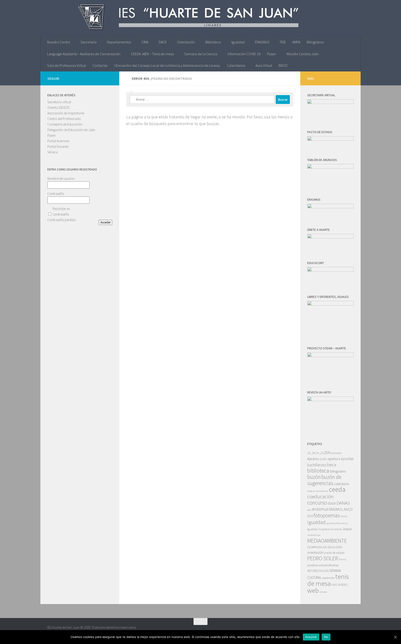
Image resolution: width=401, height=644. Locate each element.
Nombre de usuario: (61, 178)
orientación (315, 552)
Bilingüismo (315, 42)
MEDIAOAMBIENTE (327, 540)
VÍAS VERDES (339, 585)
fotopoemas (327, 515)
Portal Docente (57, 146)
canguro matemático (317, 491)
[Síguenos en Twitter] (102, 78)
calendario (341, 484)
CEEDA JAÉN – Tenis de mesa (152, 54)
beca (331, 464)
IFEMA (344, 516)
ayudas (347, 458)
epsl (309, 509)
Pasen (271, 54)
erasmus (320, 509)
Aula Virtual (263, 65)
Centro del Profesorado (64, 118)
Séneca (52, 152)
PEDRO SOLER (322, 558)
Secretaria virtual (59, 102)
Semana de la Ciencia (200, 54)
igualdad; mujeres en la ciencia (324, 529)
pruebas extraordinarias (323, 565)
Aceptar (311, 637)
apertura (334, 459)
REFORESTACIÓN (318, 571)
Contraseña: (56, 193)
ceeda (337, 489)
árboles (323, 591)
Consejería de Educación (64, 124)
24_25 (319, 453)
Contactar (100, 65)
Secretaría (89, 42)
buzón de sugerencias (324, 479)
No (326, 637)
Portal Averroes (58, 141)
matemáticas (313, 535)
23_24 (311, 453)
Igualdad (238, 42)
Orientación (186, 42)
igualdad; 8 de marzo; (337, 523)
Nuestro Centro (58, 42)
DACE (163, 42)
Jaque (347, 528)
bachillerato (316, 464)
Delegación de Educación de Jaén (71, 130)
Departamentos (119, 42)
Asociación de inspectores (65, 113)
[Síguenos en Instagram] (94, 78)
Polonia (342, 559)
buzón (314, 476)
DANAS (343, 503)
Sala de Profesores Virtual (66, 65)
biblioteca (318, 470)
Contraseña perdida (61, 220)
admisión (336, 453)
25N (327, 452)
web (313, 590)
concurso (317, 502)
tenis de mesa (328, 580)
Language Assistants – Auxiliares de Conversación (83, 54)
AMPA (296, 42)
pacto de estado (334, 553)
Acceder (105, 222)
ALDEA (323, 459)
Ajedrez (313, 458)
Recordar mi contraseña (61, 211)
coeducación (320, 496)
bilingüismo (338, 471)
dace (332, 503)
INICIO (283, 65)
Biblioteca (213, 42)
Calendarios (236, 65)
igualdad (316, 522)
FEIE (283, 42)
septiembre (328, 578)
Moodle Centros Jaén (303, 54)
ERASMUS (262, 42)
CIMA (144, 42)
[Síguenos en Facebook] (109, 78)
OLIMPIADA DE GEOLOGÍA (324, 547)
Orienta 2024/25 (58, 107)
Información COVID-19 (244, 54)
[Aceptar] (395, 637)
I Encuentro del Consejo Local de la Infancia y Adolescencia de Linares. (167, 65)
